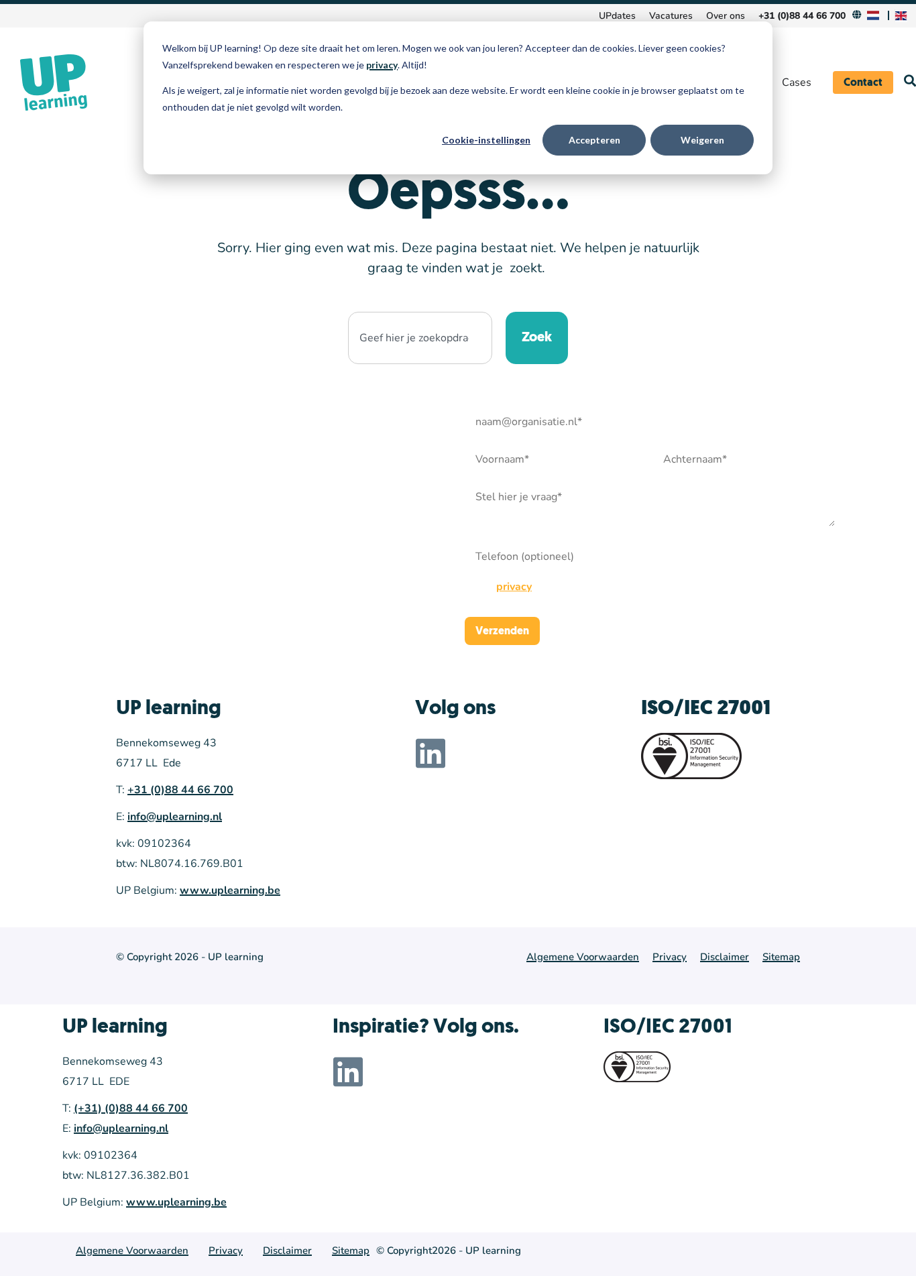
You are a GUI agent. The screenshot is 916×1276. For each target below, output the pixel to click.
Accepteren (594, 140)
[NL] (875, 15)
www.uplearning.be (230, 890)
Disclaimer (724, 957)
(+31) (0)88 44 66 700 (131, 1108)
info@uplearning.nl (174, 816)
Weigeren (702, 140)
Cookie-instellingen (486, 140)
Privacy (669, 957)
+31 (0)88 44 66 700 (180, 789)
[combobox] (420, 338)
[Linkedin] (430, 753)
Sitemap (781, 957)
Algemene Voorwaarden (582, 957)
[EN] (902, 15)
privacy (382, 64)
